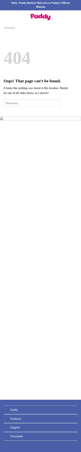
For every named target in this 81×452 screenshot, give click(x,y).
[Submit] (74, 28)
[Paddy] (40, 17)
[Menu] (5, 17)
